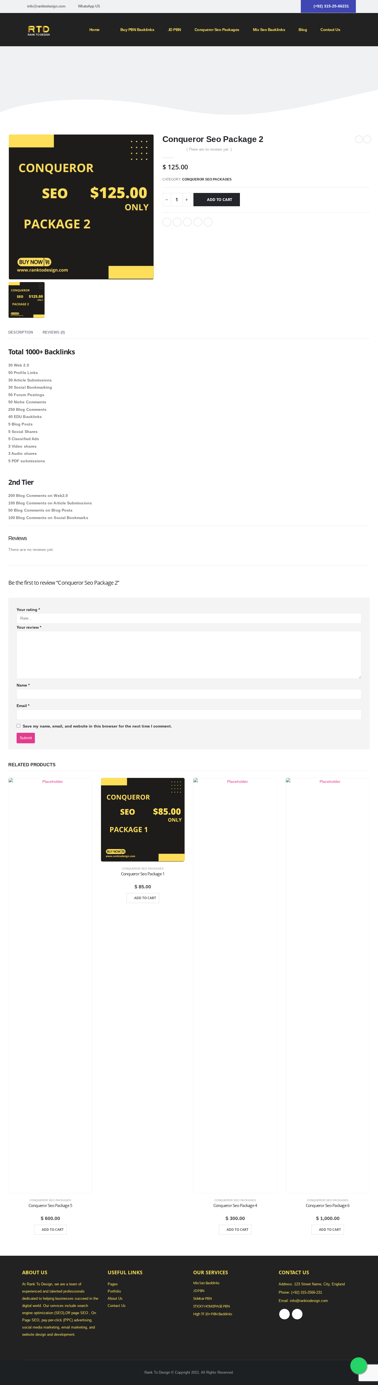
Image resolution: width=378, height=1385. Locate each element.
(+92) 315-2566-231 (306, 1292)
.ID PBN (174, 29)
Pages (113, 1284)
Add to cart (219, 199)
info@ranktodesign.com (46, 6)
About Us (115, 1299)
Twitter (177, 222)
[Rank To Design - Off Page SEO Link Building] (38, 29)
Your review (29, 627)
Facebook (166, 222)
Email (208, 222)
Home (94, 29)
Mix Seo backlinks (269, 29)
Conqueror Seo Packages (217, 29)
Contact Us (330, 29)
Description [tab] (20, 332)
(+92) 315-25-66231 (331, 6)
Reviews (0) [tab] (54, 332)
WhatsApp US (89, 6)
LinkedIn (187, 222)
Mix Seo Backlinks (206, 1283)
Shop (174, 59)
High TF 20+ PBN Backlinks (212, 1314)
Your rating (28, 609)
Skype (297, 1314)
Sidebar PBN (202, 1298)
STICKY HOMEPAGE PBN (211, 1306)
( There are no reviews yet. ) (209, 149)
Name (23, 685)
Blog (303, 29)
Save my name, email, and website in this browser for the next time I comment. (97, 726)
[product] (50, 985)
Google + (197, 222)
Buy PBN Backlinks (137, 29)
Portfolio (114, 1291)
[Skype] (293, 6)
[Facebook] (283, 6)
